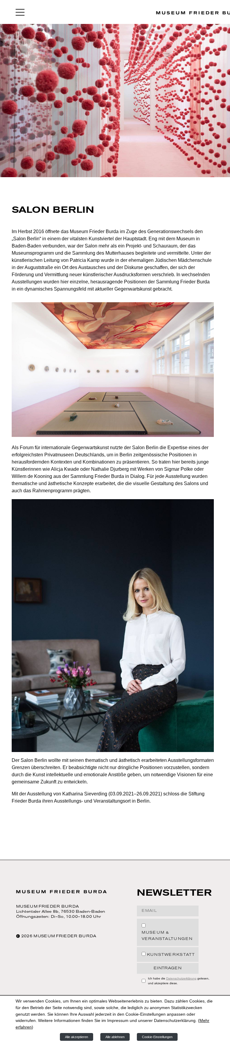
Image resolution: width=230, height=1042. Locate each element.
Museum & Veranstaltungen (167, 936)
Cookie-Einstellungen (157, 1037)
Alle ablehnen (115, 1037)
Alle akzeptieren (76, 1037)
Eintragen (167, 968)
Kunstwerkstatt (171, 955)
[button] (20, 12)
